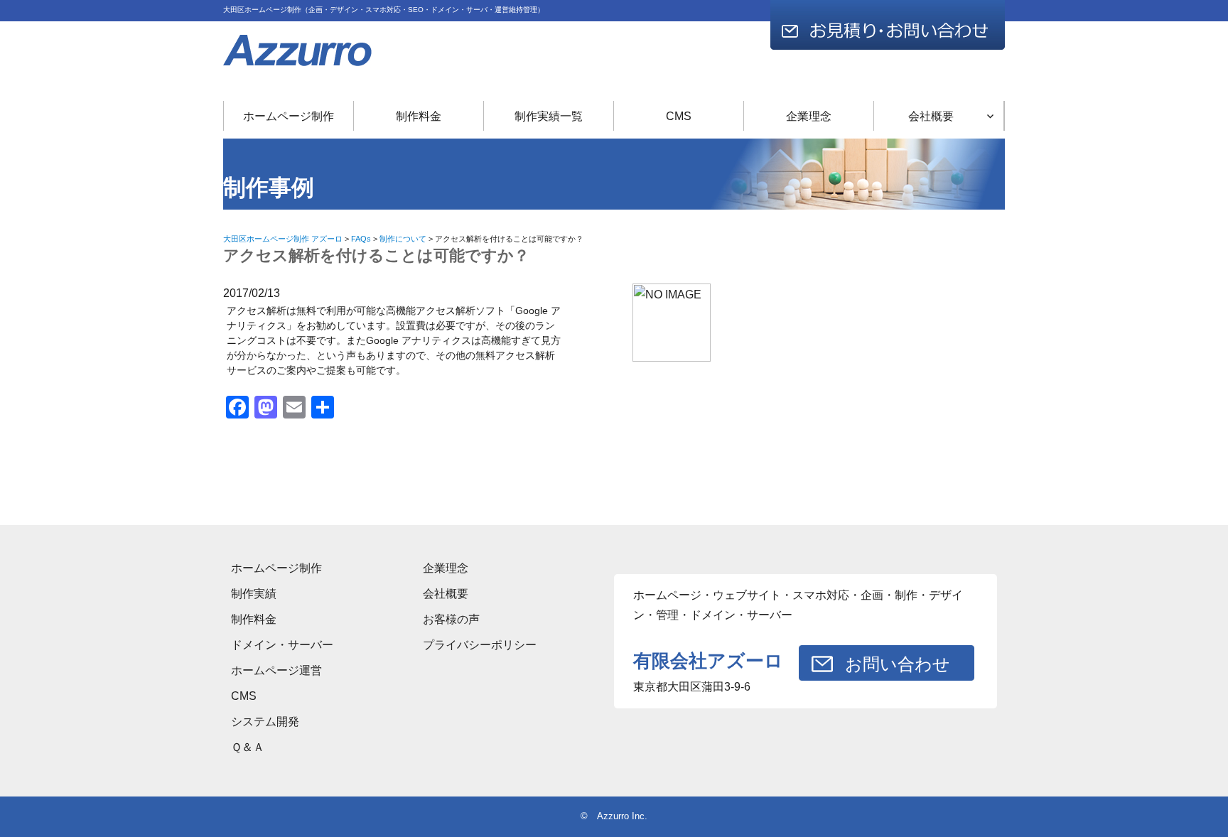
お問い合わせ (897, 664)
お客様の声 (451, 619)
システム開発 (265, 722)
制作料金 (418, 116)
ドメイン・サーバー (282, 645)
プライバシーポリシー (480, 645)
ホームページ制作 (288, 116)
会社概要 (931, 116)
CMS (678, 116)
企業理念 (808, 116)
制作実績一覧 (549, 116)
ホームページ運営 (276, 670)
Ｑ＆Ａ (247, 747)
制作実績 (253, 594)
